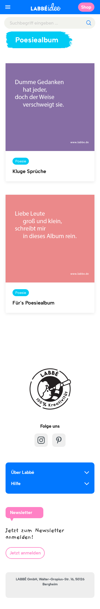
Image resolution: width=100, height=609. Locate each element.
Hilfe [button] (16, 483)
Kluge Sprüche (29, 171)
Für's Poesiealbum (33, 303)
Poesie (20, 161)
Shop (86, 7)
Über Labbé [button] (22, 472)
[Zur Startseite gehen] (46, 6)
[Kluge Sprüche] (50, 107)
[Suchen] (88, 23)
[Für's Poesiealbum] (50, 238)
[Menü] (7, 7)
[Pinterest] (59, 440)
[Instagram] (41, 440)
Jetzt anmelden (25, 553)
